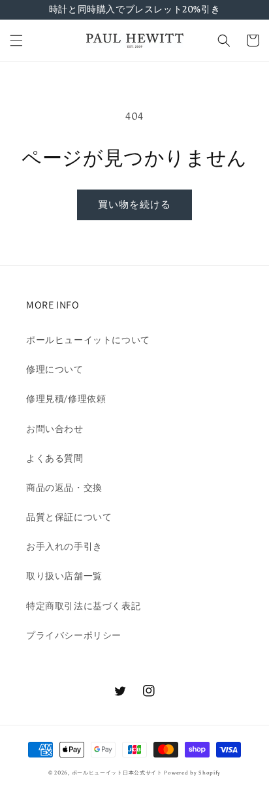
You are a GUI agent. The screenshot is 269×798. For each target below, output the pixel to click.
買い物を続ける (134, 204)
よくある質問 (55, 458)
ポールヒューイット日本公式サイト (117, 772)
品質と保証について (69, 517)
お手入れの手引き (64, 546)
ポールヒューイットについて (88, 340)
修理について (55, 369)
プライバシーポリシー (73, 635)
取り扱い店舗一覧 (64, 576)
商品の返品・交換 (64, 487)
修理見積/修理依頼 (66, 399)
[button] (16, 40)
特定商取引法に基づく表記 (83, 606)
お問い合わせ (55, 429)
